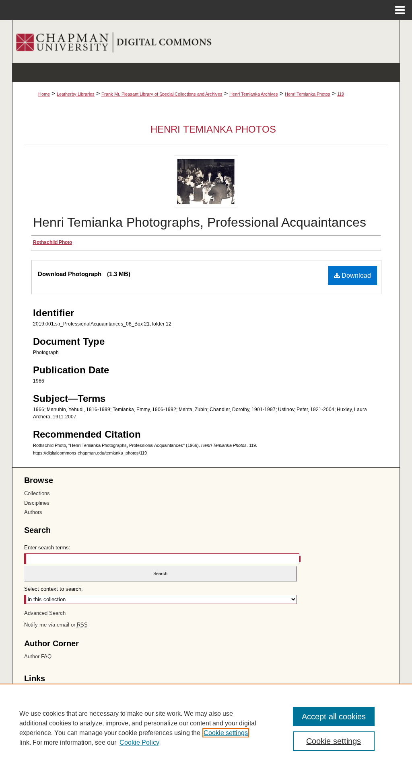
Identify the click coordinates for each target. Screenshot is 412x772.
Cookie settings (226, 732)
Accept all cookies (334, 716)
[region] (206, 728)
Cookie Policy (139, 742)
